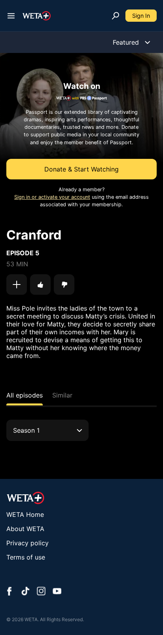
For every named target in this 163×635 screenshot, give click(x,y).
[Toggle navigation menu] (11, 16)
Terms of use (25, 557)
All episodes (24, 395)
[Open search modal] (115, 16)
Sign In (141, 15)
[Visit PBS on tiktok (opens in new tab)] (25, 591)
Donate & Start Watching (81, 169)
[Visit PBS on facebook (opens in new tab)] (9, 591)
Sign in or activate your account (52, 197)
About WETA (25, 529)
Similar (62, 395)
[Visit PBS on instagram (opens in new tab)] (41, 591)
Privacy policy (27, 543)
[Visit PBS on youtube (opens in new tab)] (57, 591)
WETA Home (25, 514)
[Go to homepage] (36, 16)
